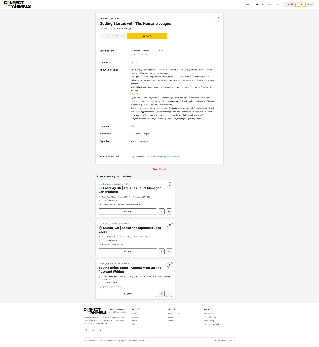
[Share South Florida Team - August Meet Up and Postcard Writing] (162, 294)
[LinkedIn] (86, 329)
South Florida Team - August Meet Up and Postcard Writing (130, 269)
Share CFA (231, 341)
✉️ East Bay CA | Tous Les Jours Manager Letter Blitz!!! (130, 190)
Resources (259, 4)
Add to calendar (140, 54)
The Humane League (122, 28)
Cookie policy (209, 320)
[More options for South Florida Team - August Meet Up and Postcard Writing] (169, 294)
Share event (114, 36)
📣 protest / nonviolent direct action (129, 204)
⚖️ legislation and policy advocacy (111, 287)
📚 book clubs (104, 244)
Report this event (159, 169)
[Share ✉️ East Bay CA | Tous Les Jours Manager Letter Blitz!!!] (162, 211)
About (270, 4)
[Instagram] (93, 329)
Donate (171, 317)
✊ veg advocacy (117, 244)
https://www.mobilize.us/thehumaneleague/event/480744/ (156, 156)
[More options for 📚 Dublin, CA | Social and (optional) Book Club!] (169, 251)
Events (248, 4)
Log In (310, 4)
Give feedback (220, 341)
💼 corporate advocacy (107, 204)
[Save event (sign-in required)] (216, 19)
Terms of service (210, 317)
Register (145, 36)
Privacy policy (209, 313)
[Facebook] (100, 329)
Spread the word (174, 313)
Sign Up (300, 4)
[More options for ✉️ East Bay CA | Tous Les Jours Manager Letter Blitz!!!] (169, 211)
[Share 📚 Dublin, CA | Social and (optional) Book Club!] (162, 251)
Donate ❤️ (289, 4)
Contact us (172, 320)
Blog (278, 4)
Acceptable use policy (212, 324)
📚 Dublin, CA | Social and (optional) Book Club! (130, 230)
